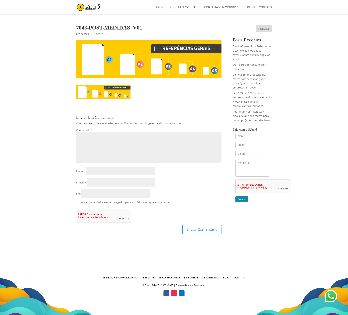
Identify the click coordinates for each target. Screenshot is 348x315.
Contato (265, 7)
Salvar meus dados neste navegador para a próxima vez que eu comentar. (125, 202)
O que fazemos (180, 7)
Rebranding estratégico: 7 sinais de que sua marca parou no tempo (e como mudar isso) (251, 116)
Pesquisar (264, 28)
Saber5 (85, 34)
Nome (81, 171)
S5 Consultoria (169, 277)
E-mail (81, 182)
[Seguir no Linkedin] (182, 293)
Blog (251, 7)
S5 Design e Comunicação (120, 277)
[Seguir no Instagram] (174, 293)
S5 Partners (210, 277)
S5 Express (191, 277)
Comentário (84, 130)
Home (160, 7)
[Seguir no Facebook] (166, 293)
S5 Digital (148, 277)
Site (78, 193)
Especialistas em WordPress (221, 7)
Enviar (241, 199)
